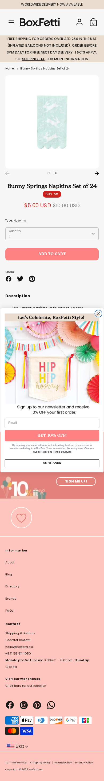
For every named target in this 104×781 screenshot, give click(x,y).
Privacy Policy (39, 452)
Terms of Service (62, 452)
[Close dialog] (98, 313)
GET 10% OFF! (52, 436)
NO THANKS (52, 463)
